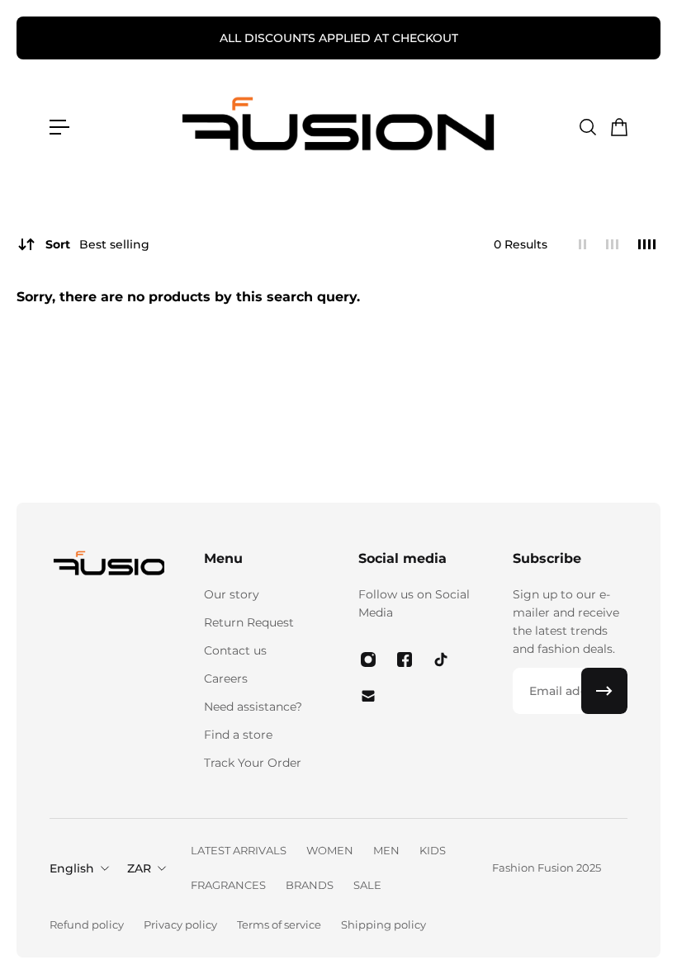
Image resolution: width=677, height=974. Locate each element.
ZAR (139, 868)
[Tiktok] (441, 659)
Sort (97, 244)
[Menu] (59, 127)
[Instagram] (368, 659)
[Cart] (618, 127)
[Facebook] (404, 659)
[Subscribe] (604, 691)
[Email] (368, 696)
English (72, 868)
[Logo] (338, 127)
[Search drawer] (587, 127)
